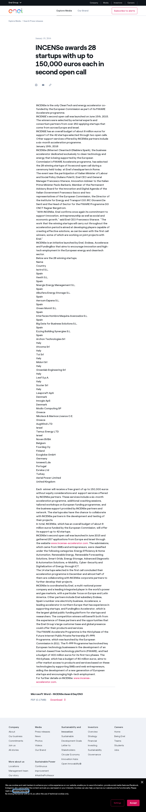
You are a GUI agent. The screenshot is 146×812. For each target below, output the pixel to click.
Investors (118, 3)
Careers (131, 3)
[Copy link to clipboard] (50, 85)
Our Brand (83, 10)
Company (94, 3)
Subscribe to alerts (124, 10)
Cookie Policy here (21, 791)
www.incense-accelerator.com (69, 543)
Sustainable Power (45, 761)
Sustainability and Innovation (71, 729)
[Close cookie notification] (142, 782)
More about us (16, 761)
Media (106, 3)
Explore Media (64, 12)
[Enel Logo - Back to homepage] (16, 10)
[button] (15, 3)
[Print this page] (36, 85)
